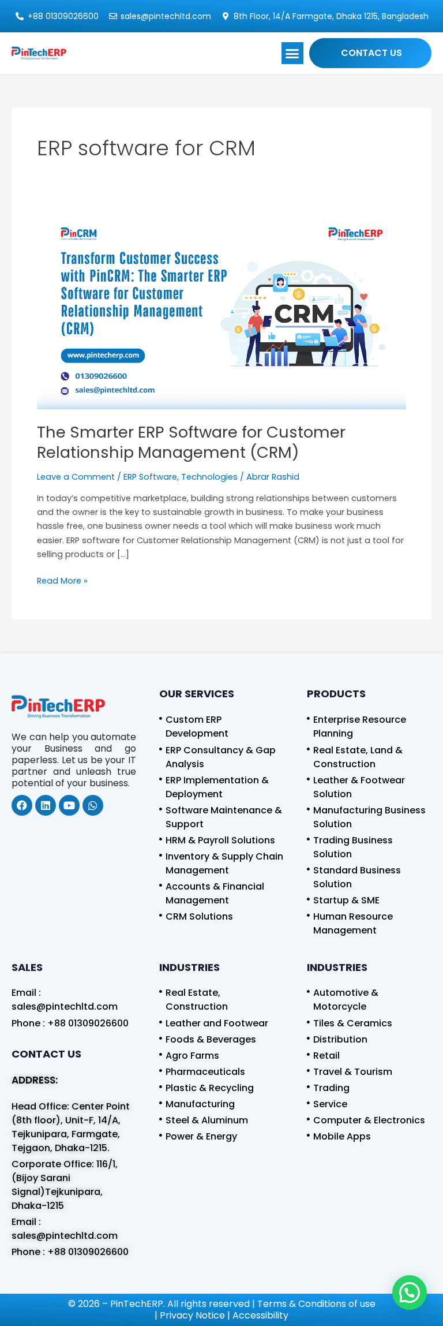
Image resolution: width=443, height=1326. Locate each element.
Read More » (62, 580)
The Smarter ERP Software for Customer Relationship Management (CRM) (191, 442)
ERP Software (150, 477)
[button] (292, 53)
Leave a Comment (76, 477)
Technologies (209, 477)
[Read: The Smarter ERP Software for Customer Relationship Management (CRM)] (221, 312)
